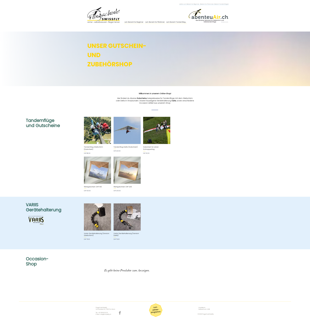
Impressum (201, 307)
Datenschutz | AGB (204, 309)
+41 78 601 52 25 (103, 313)
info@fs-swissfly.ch (105, 314)
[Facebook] (119, 313)
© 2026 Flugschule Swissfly (206, 314)
